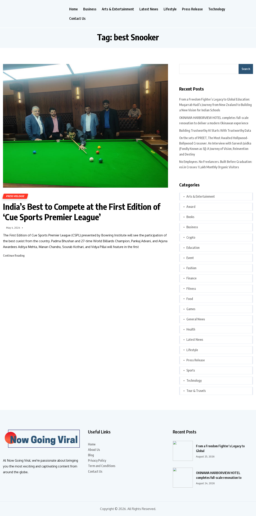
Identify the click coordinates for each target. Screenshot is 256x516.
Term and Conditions (101, 466)
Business (89, 9)
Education (193, 248)
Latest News (148, 9)
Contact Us (77, 18)
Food (189, 299)
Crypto (190, 237)
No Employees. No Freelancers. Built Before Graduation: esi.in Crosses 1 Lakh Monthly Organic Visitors (215, 164)
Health (190, 329)
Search (246, 69)
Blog (91, 455)
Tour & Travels (196, 391)
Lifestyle (170, 9)
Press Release (192, 9)
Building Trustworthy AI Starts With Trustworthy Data (215, 130)
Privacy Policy (97, 460)
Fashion (191, 268)
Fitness (191, 289)
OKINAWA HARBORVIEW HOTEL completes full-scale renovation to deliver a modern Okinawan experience (214, 120)
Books (190, 217)
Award (190, 207)
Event (190, 258)
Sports (190, 370)
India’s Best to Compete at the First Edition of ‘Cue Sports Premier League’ (81, 211)
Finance (191, 278)
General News (195, 319)
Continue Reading (14, 255)
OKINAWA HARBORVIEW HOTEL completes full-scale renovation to (218, 475)
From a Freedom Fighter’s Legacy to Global (220, 448)
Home (73, 9)
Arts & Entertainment (118, 9)
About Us (94, 450)
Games (190, 309)
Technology (216, 9)
